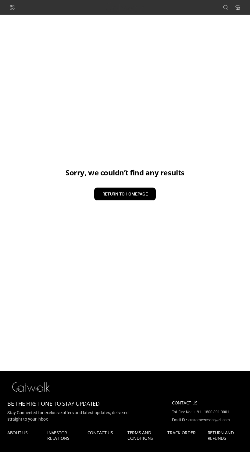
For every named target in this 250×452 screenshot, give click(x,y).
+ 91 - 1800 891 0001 (211, 412)
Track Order (181, 433)
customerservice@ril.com (209, 420)
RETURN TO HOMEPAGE (125, 194)
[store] (238, 7)
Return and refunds (221, 435)
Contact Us (100, 433)
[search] (225, 7)
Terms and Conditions (140, 435)
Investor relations (58, 435)
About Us (17, 433)
